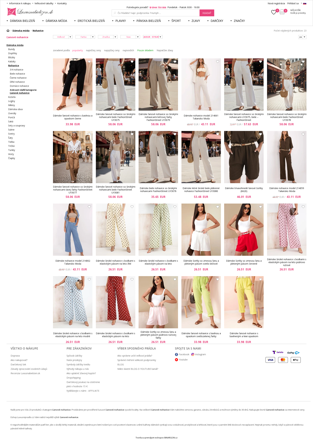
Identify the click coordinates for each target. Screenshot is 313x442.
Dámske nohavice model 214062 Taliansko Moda (72, 262)
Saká (10, 121)
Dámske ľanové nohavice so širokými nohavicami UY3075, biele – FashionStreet (244, 117)
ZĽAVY (196, 21)
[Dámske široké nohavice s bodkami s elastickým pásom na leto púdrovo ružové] (286, 230)
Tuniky (11, 150)
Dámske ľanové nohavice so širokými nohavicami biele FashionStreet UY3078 (286, 117)
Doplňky (12, 53)
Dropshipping (74, 377)
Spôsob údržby (74, 355)
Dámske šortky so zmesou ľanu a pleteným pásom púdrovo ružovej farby (158, 334)
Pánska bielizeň (148, 21)
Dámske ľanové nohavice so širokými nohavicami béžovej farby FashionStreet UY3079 (158, 117)
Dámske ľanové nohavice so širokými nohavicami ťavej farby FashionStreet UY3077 (72, 189)
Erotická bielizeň (91, 21)
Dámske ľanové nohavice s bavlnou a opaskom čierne (72, 117)
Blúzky (11, 57)
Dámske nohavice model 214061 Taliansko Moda (201, 117)
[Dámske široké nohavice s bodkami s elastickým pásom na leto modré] (72, 302)
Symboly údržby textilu (78, 364)
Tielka (11, 141)
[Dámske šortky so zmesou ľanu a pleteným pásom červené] (244, 230)
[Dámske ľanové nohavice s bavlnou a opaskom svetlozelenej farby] (201, 302)
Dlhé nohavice (17, 81)
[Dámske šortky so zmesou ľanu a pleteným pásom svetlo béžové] (201, 230)
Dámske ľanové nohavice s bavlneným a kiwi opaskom (244, 335)
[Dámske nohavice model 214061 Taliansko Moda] (201, 84)
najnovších (128, 50)
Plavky (120, 21)
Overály (12, 113)
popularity (77, 50)
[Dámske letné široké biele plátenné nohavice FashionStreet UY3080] (201, 157)
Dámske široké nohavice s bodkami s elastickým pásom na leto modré (72, 335)
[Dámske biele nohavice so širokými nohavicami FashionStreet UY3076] (158, 157)
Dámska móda (56, 21)
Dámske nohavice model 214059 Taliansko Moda (286, 190)
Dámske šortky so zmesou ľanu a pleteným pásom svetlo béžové (201, 262)
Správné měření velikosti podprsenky (136, 360)
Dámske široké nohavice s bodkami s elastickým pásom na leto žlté (115, 262)
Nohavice (13, 65)
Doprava (15, 355)
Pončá (11, 117)
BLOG (120, 364)
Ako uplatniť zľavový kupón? (81, 373)
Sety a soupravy (16, 125)
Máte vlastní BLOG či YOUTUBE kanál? (137, 368)
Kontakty (62, 3)
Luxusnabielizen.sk (30, 12)
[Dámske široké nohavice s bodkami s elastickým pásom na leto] (158, 230)
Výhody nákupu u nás (78, 368)
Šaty (10, 137)
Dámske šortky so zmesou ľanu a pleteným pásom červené (244, 262)
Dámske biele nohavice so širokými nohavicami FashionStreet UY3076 (158, 190)
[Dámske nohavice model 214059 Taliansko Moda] (286, 157)
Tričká (11, 145)
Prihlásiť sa (293, 3)
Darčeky (217, 21)
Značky (239, 21)
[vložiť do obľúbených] (88, 62)
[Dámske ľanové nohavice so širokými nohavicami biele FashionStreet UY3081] (115, 157)
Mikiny (11, 105)
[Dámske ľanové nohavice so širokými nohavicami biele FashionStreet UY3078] (286, 84)
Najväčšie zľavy (165, 50)
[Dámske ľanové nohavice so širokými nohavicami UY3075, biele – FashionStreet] (244, 84)
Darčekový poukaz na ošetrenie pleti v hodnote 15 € (83, 384)
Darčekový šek (18, 364)
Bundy (11, 49)
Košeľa (11, 97)
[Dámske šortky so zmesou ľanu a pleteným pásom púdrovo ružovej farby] (158, 302)
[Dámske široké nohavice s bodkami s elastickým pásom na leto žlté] (115, 230)
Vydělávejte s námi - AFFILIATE (83, 390)
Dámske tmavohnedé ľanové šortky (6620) (244, 190)
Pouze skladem (145, 50)
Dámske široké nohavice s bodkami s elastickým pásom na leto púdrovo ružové (286, 262)
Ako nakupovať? (19, 360)
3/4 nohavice (16, 69)
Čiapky (11, 158)
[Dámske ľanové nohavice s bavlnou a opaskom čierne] (72, 84)
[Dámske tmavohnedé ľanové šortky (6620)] (244, 157)
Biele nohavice (17, 73)
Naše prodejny (74, 360)
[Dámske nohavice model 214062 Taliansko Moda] (72, 230)
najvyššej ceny (111, 50)
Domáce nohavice (19, 85)
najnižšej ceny (93, 50)
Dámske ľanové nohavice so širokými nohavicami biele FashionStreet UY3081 (115, 189)
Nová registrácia (276, 3)
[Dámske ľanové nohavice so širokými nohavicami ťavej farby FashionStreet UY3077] (72, 157)
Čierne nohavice (18, 77)
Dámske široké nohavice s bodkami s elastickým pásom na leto (158, 262)
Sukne (11, 129)
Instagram (200, 354)
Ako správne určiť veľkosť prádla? (134, 355)
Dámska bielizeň (22, 21)
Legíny (11, 101)
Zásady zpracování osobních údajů (29, 368)
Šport (176, 21)
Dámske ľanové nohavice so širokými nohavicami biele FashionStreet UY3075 (115, 117)
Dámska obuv (15, 109)
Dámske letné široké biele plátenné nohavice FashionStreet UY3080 (201, 190)
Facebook (184, 354)
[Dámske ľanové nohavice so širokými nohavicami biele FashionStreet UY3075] (115, 84)
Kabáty (11, 61)
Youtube (183, 359)
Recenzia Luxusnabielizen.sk (25, 373)
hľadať (206, 13)
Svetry (11, 133)
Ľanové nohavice (20, 92)
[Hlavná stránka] (9, 30)
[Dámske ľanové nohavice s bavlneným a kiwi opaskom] (244, 302)
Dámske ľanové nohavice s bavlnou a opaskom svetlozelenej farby (201, 335)
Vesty (11, 154)
